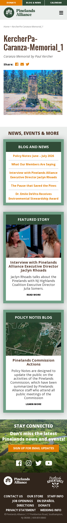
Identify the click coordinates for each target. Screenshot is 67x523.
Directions (25, 505)
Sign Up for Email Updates (33, 448)
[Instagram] (29, 463)
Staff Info (55, 496)
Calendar (56, 2)
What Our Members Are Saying (33, 164)
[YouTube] (48, 463)
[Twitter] (38, 463)
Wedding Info (50, 510)
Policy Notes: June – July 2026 (33, 156)
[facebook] (17, 64)
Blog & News (33, 2)
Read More (34, 294)
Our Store (35, 496)
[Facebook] (19, 463)
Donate (11, 2)
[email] (22, 64)
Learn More (33, 404)
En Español (46, 501)
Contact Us (13, 496)
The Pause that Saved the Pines (33, 186)
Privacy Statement (21, 510)
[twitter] (27, 64)
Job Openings (22, 501)
